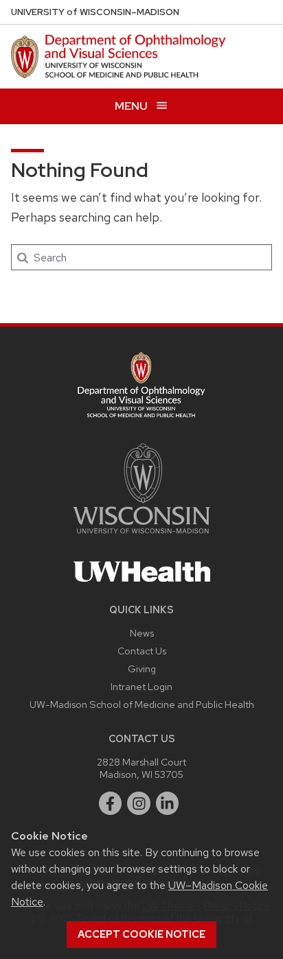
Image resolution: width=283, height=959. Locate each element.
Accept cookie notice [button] (141, 934)
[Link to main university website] (141, 536)
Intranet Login (141, 686)
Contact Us (141, 650)
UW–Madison (95, 12)
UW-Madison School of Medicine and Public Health (142, 704)
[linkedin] (167, 803)
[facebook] (110, 803)
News (142, 632)
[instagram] (138, 803)
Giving (142, 668)
